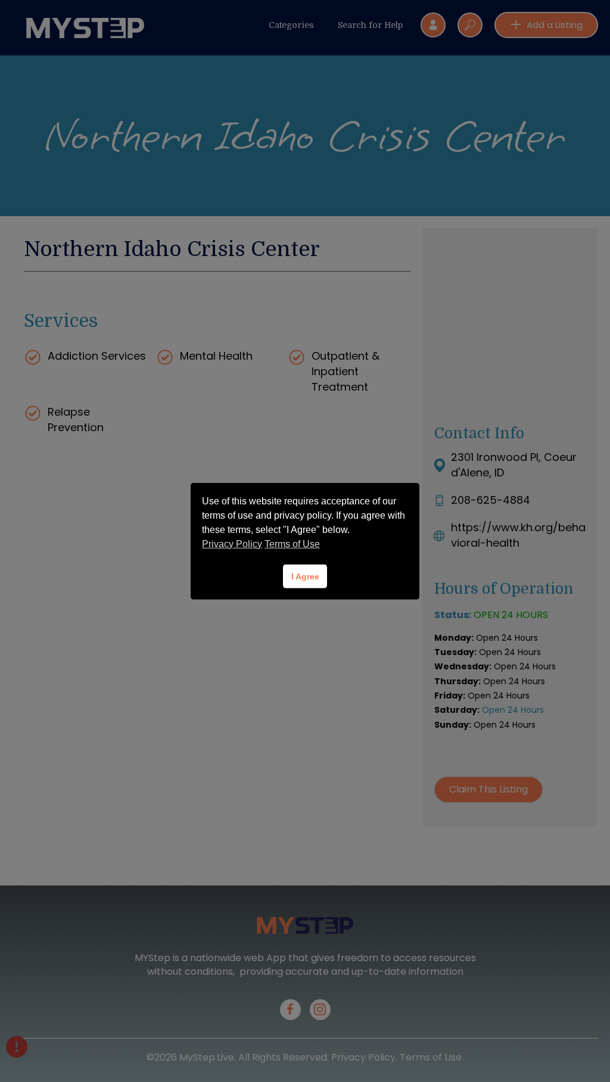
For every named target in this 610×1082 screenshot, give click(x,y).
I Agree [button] (305, 576)
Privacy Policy (232, 544)
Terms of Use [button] (292, 544)
